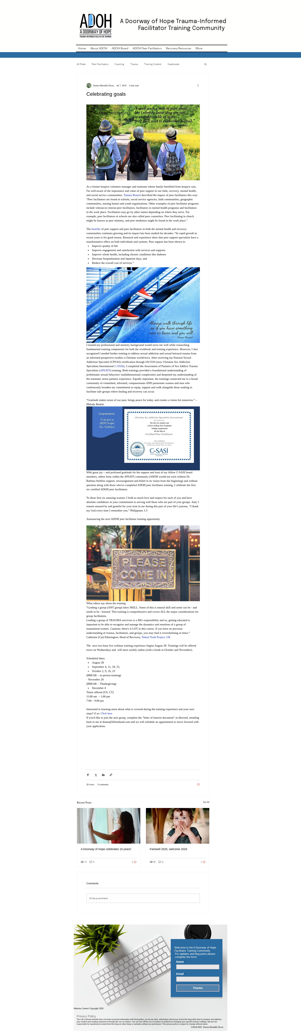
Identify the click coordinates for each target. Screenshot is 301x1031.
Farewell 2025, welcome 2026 (168, 849)
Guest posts (173, 64)
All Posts (81, 64)
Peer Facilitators (100, 64)
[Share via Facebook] (87, 774)
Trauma (134, 64)
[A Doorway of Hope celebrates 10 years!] (108, 826)
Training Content (152, 64)
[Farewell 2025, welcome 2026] (177, 826)
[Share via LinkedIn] (103, 774)
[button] (205, 64)
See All (206, 802)
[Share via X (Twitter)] (95, 774)
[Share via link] (110, 774)
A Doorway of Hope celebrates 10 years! (106, 849)
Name (180, 961)
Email (180, 973)
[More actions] (198, 85)
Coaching (119, 64)
